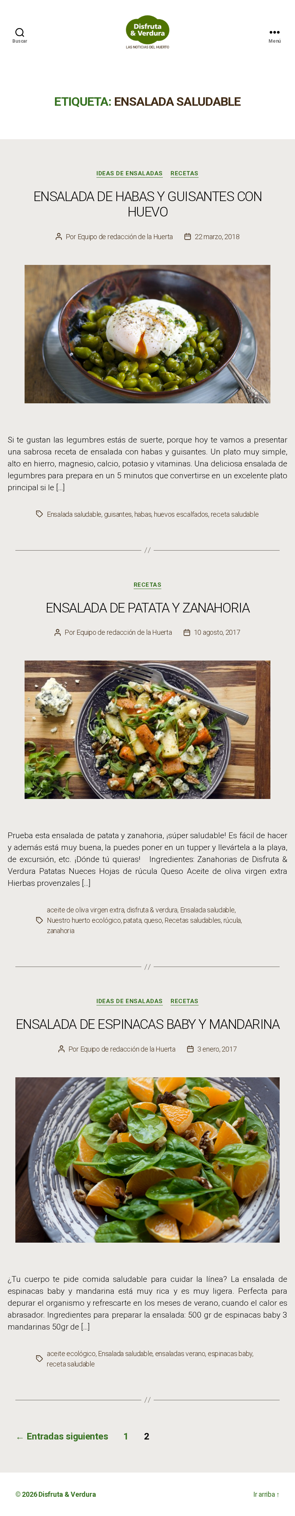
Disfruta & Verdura (67, 1494)
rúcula (232, 920)
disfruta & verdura (152, 910)
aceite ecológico (71, 1354)
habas (143, 514)
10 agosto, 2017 (217, 632)
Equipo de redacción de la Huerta (125, 237)
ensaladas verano (180, 1354)
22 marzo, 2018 (217, 237)
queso (153, 920)
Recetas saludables (192, 920)
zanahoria (61, 931)
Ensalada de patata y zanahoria (147, 608)
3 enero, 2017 (217, 1049)
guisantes (118, 514)
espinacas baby (230, 1354)
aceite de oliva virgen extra (85, 910)
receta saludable (235, 514)
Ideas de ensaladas (129, 173)
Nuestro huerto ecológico (84, 920)
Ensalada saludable (74, 514)
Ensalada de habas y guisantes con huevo (147, 204)
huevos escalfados (181, 514)
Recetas (185, 173)
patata (132, 920)
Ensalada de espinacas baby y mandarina (148, 1024)
